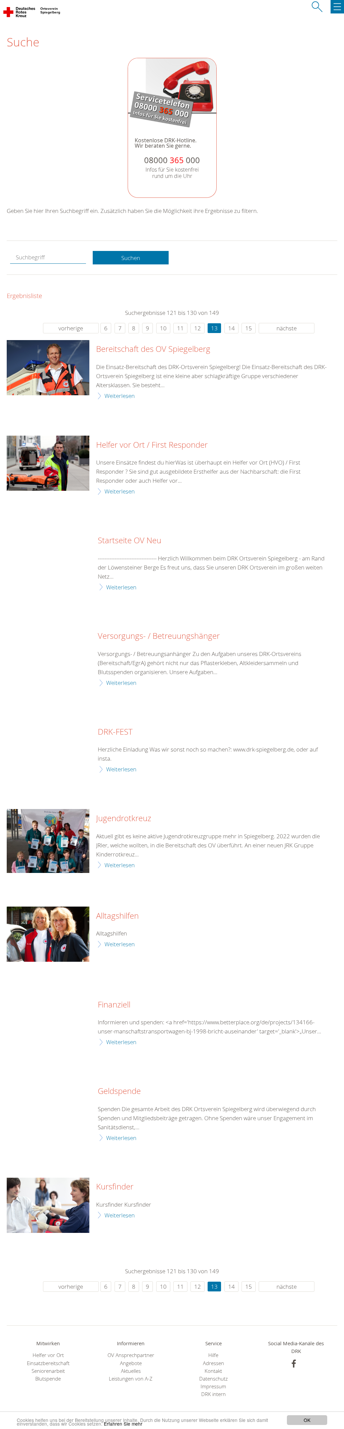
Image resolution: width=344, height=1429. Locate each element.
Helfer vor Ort (48, 1355)
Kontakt (213, 1371)
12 (197, 328)
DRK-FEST (115, 732)
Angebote (131, 1363)
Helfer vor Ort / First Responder (152, 445)
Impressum (213, 1386)
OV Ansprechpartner (131, 1355)
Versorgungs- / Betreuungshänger (159, 636)
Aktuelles (131, 1371)
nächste (286, 328)
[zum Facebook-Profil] (294, 1363)
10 (163, 328)
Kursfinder (114, 1187)
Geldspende (119, 1091)
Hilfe (213, 1355)
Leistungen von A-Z (131, 1379)
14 (231, 328)
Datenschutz (213, 1379)
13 (214, 328)
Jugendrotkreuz (123, 818)
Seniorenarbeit (48, 1371)
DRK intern (213, 1394)
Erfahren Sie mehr (123, 1423)
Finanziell (114, 1005)
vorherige (70, 328)
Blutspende (48, 1379)
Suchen (130, 258)
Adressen (213, 1363)
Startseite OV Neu (129, 541)
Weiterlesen (119, 396)
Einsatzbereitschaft (48, 1363)
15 (248, 328)
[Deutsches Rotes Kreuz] (19, 13)
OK (307, 1420)
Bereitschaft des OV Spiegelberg (153, 349)
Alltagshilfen (117, 916)
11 (180, 328)
